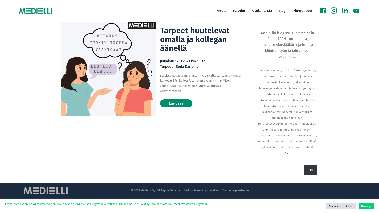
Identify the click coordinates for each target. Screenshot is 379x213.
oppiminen (295, 117)
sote (266, 129)
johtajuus (309, 88)
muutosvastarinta (300, 111)
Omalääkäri (279, 117)
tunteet (280, 141)
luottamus (307, 100)
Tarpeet (166, 66)
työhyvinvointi (270, 147)
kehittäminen (289, 94)
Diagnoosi (268, 76)
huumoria (271, 82)
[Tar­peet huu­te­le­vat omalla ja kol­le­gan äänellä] (108, 69)
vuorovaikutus (290, 147)
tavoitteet (265, 135)
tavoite (307, 129)
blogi (311, 70)
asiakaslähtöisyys (295, 70)
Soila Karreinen (188, 66)
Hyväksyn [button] (366, 206)
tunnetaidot (266, 141)
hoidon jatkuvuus (301, 76)
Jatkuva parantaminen (273, 88)
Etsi (310, 170)
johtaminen (272, 94)
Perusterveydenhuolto (273, 123)
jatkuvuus (295, 88)
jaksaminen (302, 82)
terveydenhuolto (285, 135)
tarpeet (296, 129)
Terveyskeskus (306, 135)
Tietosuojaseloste (235, 190)
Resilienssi (309, 123)
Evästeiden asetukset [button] (341, 206)
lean (296, 100)
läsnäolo (270, 106)
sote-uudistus (279, 129)
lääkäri (282, 106)
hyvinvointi (286, 82)
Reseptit (295, 123)
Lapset (287, 100)
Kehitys (305, 94)
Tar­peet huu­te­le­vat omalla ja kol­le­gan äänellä (195, 39)
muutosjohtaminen (274, 111)
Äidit (288, 153)
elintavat (283, 76)
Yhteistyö (307, 147)
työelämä (310, 141)
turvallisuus (295, 141)
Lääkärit (293, 106)
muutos (306, 106)
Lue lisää (176, 103)
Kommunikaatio (270, 100)
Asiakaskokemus (270, 70)
